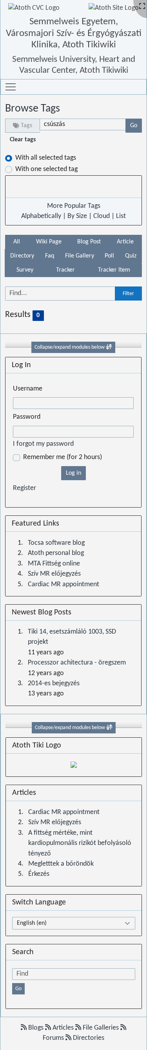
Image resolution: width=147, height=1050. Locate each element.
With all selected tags (45, 158)
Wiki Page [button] (49, 242)
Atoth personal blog (56, 553)
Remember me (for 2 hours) (62, 457)
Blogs (36, 1028)
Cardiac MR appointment (63, 584)
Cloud (101, 216)
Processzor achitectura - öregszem (77, 662)
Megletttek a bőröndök (61, 864)
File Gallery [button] (79, 256)
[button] (10, 86)
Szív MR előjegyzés (54, 574)
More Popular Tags (73, 206)
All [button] (16, 242)
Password (26, 417)
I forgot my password (43, 444)
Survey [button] (24, 270)
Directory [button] (22, 256)
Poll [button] (109, 256)
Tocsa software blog (56, 543)
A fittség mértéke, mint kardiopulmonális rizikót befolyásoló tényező (79, 843)
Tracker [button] (65, 270)
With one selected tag (46, 169)
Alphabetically (41, 216)
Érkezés (38, 874)
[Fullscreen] (142, 7)
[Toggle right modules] (109, 728)
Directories (87, 1038)
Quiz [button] (130, 256)
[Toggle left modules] (109, 347)
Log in (73, 473)
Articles (63, 1028)
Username (27, 388)
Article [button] (125, 242)
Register (24, 488)
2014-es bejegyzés (54, 683)
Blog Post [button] (89, 242)
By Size (77, 216)
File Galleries (100, 1028)
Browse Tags (32, 108)
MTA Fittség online (54, 563)
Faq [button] (49, 256)
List (121, 216)
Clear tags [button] (23, 140)
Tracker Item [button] (114, 270)
